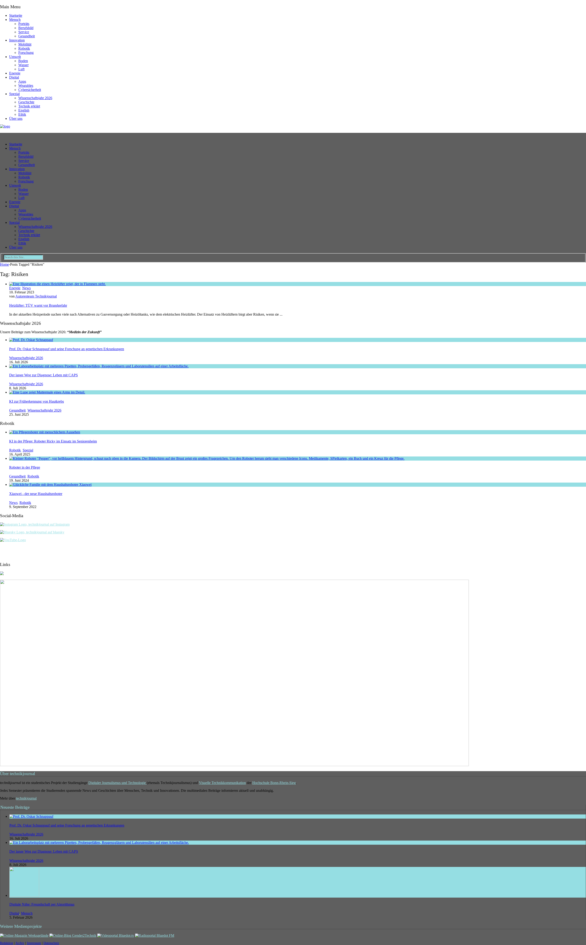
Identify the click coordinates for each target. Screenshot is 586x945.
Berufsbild (25, 28)
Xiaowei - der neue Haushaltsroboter (35, 494)
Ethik (22, 114)
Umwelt (15, 57)
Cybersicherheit (29, 90)
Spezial (14, 94)
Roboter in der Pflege (24, 467)
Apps (22, 81)
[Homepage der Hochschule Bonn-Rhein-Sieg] (2, 574)
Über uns (15, 118)
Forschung (26, 53)
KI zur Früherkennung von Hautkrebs (36, 401)
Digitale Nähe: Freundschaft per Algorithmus (41, 904)
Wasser (23, 65)
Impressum (34, 943)
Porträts (23, 24)
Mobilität (24, 44)
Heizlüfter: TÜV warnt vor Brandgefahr (38, 305)
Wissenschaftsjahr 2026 (35, 98)
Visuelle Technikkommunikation (222, 783)
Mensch (15, 20)
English (23, 110)
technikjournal (26, 798)
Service (23, 32)
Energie (14, 73)
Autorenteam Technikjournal (36, 296)
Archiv (19, 943)
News (26, 288)
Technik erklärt (29, 106)
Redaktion (6, 943)
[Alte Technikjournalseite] (234, 765)
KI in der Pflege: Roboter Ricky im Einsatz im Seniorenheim (53, 441)
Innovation (17, 40)
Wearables (25, 85)
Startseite (15, 15)
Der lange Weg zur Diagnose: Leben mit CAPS (43, 375)
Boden (23, 61)
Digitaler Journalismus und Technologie (117, 783)
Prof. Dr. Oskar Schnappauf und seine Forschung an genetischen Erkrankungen (66, 349)
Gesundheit (26, 36)
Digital (14, 77)
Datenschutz (51, 943)
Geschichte (26, 102)
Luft (21, 69)
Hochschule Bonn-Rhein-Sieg (274, 783)
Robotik (24, 48)
